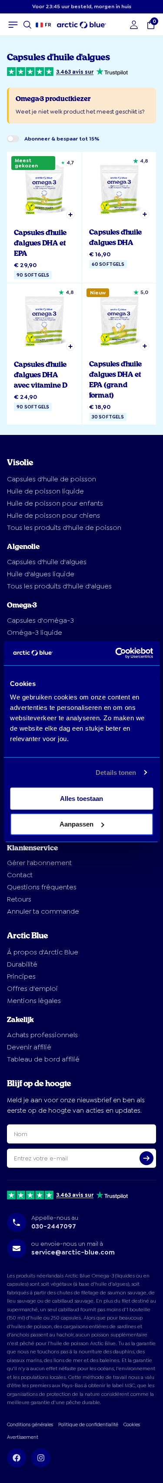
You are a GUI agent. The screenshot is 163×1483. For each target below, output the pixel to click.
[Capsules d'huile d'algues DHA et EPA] (44, 217)
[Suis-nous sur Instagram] (40, 1457)
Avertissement (22, 1437)
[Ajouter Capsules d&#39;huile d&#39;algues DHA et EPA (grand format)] (144, 346)
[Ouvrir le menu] (13, 25)
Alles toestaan (81, 798)
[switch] (13, 138)
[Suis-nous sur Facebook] (16, 1457)
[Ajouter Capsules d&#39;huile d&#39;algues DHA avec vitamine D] (70, 346)
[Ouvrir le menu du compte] (134, 24)
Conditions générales (30, 1424)
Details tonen (116, 772)
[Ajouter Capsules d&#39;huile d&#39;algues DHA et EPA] (70, 214)
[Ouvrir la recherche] (27, 25)
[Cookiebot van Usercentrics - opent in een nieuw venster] (116, 653)
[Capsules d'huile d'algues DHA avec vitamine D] (44, 354)
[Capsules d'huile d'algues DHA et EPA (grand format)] (119, 354)
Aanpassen (76, 824)
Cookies (131, 1424)
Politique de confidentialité (88, 1424)
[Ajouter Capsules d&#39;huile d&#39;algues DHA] (144, 214)
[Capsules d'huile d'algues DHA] (119, 217)
